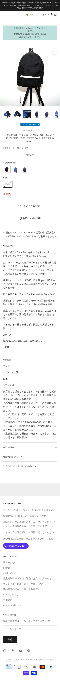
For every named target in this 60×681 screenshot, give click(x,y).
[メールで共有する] (26, 148)
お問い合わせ (10, 573)
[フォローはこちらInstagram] (4, 650)
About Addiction (12, 605)
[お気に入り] (50, 15)
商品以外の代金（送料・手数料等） (21, 589)
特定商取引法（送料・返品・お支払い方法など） (28, 578)
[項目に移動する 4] (37, 114)
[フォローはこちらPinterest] (12, 650)
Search (6, 567)
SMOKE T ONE (30, 130)
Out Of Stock (30, 206)
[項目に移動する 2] (17, 114)
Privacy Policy (10, 594)
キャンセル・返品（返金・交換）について (25, 583)
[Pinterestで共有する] (22, 148)
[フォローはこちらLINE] (28, 650)
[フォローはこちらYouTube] (20, 650)
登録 (10, 639)
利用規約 (7, 599)
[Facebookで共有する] (13, 148)
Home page (9, 562)
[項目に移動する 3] (27, 114)
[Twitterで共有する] (18, 148)
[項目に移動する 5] (46, 114)
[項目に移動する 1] (7, 114)
